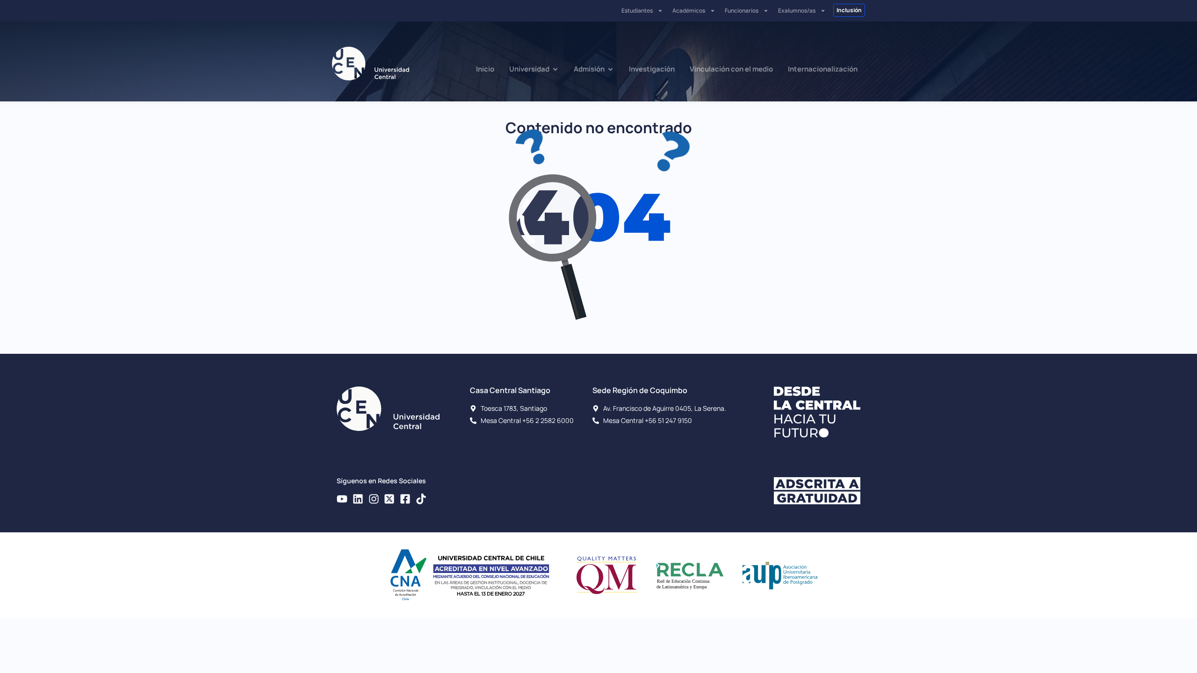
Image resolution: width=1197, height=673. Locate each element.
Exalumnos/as (796, 10)
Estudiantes (637, 10)
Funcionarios (741, 10)
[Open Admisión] (610, 69)
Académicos (688, 10)
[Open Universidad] (555, 69)
